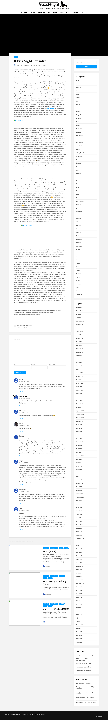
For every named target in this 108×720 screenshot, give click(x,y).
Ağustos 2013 (80, 618)
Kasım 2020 (79, 376)
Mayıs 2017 (79, 462)
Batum (78, 108)
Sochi (77, 256)
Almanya (78, 84)
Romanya (79, 246)
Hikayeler (33, 12)
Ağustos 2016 (80, 493)
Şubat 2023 (79, 331)
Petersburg (79, 239)
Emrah (21, 436)
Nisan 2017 (79, 466)
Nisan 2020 (79, 383)
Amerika (78, 87)
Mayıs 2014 (79, 587)
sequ (21, 423)
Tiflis (77, 267)
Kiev (77, 187)
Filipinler (78, 139)
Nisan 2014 (79, 590)
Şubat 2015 (79, 556)
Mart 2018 (79, 428)
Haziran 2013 (80, 625)
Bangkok (78, 104)
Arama (86, 66)
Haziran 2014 (80, 583)
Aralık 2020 (79, 373)
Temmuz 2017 (80, 455)
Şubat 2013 (79, 638)
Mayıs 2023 (79, 324)
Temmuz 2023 (80, 317)
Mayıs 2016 (79, 504)
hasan (21, 379)
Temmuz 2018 (80, 414)
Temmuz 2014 (80, 580)
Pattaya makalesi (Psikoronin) (84, 655)
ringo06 (22, 461)
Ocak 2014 (79, 600)
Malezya (78, 215)
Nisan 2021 (79, 359)
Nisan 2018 (79, 424)
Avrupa (78, 97)
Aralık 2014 (79, 562)
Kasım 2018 (79, 404)
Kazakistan (79, 177)
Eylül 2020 (79, 379)
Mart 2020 (79, 386)
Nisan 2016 (79, 507)
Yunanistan (79, 294)
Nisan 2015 (79, 549)
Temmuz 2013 (80, 621)
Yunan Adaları (80, 291)
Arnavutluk (79, 90)
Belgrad (78, 115)
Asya (77, 94)
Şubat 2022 (79, 348)
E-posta (33, 364)
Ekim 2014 (79, 569)
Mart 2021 (79, 362)
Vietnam (78, 284)
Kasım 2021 (79, 352)
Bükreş (78, 125)
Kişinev (78, 191)
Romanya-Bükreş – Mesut (83, 702)
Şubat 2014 (79, 597)
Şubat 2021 (79, 366)
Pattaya (78, 235)
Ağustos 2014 (80, 576)
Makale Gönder (64, 12)
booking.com (51, 108)
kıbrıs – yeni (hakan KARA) (56, 609)
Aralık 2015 (79, 521)
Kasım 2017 (79, 442)
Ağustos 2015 (79, 535)
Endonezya (79, 135)
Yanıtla (21, 391)
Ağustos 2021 (80, 355)
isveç (77, 170)
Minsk (78, 222)
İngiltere (78, 163)
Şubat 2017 (79, 473)
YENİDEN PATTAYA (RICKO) (83, 663)
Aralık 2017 (79, 438)
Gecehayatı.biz (99, 716)
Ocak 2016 (79, 518)
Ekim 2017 (79, 445)
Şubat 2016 (79, 514)
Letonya (78, 204)
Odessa (78, 232)
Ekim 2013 (79, 611)
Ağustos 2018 (80, 411)
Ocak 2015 (79, 559)
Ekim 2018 (79, 407)
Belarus (78, 111)
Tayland (78, 263)
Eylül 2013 (79, 614)
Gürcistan (79, 156)
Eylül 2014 (79, 573)
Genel (78, 149)
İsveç (77, 166)
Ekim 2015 (79, 528)
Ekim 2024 (79, 307)
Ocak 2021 (79, 369)
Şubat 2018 (79, 431)
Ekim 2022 (79, 342)
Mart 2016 (79, 511)
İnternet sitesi (52, 364)
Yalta (77, 287)
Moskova (78, 229)
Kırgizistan (79, 198)
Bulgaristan (79, 128)
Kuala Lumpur (80, 201)
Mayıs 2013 (79, 628)
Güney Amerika (80, 153)
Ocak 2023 (79, 335)
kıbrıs (16, 56)
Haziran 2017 (79, 459)
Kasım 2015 (79, 525)
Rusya (78, 249)
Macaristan (79, 211)
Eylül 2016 (79, 490)
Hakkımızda (41, 12)
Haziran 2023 (80, 321)
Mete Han (22, 411)
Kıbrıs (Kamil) (49, 551)
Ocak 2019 (79, 397)
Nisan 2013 (79, 631)
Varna (77, 277)
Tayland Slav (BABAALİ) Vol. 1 (84, 670)
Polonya (78, 242)
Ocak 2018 (79, 435)
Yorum (34, 65)
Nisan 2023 (79, 328)
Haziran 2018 (80, 417)
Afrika (77, 80)
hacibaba (22, 489)
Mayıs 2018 (79, 421)
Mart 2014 (79, 594)
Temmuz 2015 (80, 538)
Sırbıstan (78, 253)
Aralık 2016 (79, 480)
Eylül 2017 (79, 449)
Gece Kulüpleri (52, 12)
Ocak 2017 (79, 476)
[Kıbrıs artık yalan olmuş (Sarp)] (24, 585)
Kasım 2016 (79, 483)
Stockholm (79, 260)
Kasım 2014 (79, 566)
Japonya (78, 173)
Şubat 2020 (79, 390)
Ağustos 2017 (79, 452)
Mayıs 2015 (79, 545)
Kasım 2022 (79, 338)
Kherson (78, 184)
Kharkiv (78, 180)
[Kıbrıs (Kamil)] (24, 557)
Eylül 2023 (79, 314)
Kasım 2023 (79, 310)
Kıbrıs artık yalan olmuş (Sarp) (54, 583)
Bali (77, 101)
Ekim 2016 (79, 487)
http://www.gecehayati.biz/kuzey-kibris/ (30, 482)
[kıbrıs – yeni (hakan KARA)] (24, 613)
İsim (15, 364)
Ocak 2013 (79, 642)
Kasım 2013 (79, 607)
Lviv (77, 208)
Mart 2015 (79, 552)
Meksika (78, 218)
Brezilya (78, 118)
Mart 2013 (79, 635)
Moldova (78, 225)
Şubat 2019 (79, 393)
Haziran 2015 (79, 542)
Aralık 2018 (79, 400)
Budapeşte (79, 122)
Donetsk (78, 132)
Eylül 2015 (79, 531)
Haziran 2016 (80, 500)
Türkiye (66, 548)
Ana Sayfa (24, 12)
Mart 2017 (79, 469)
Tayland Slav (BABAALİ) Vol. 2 (84, 667)
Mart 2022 (79, 345)
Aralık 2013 (79, 604)
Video (78, 280)
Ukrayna (78, 273)
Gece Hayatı (75, 12)
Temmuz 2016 (80, 497)
